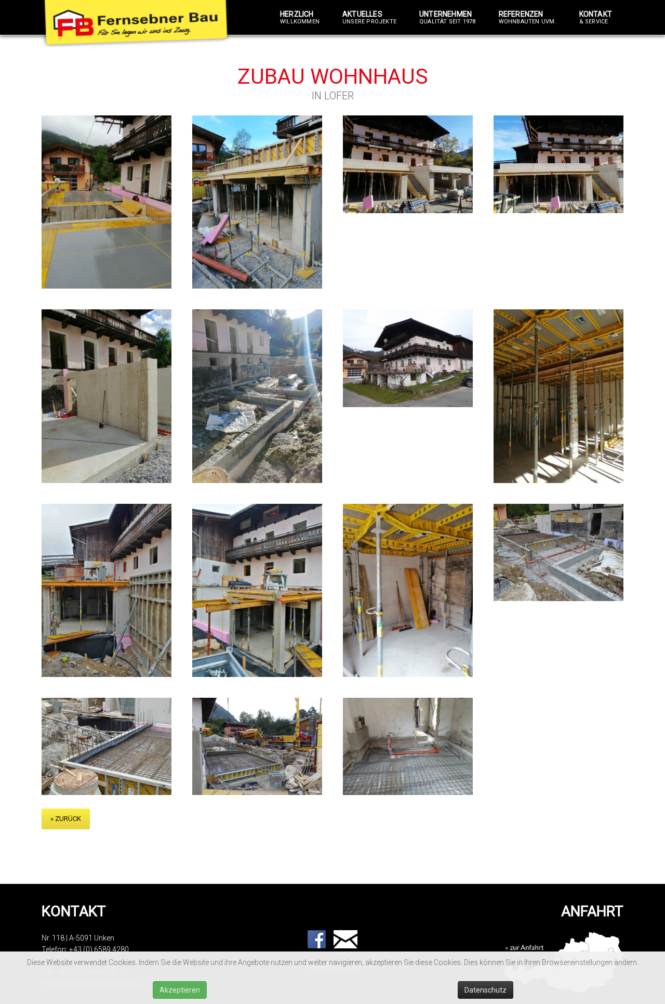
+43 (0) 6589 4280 (99, 949)
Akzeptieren (179, 990)
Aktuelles (369, 17)
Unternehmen (447, 17)
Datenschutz (485, 990)
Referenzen (527, 17)
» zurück (65, 819)
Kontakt (595, 17)
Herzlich (300, 17)
